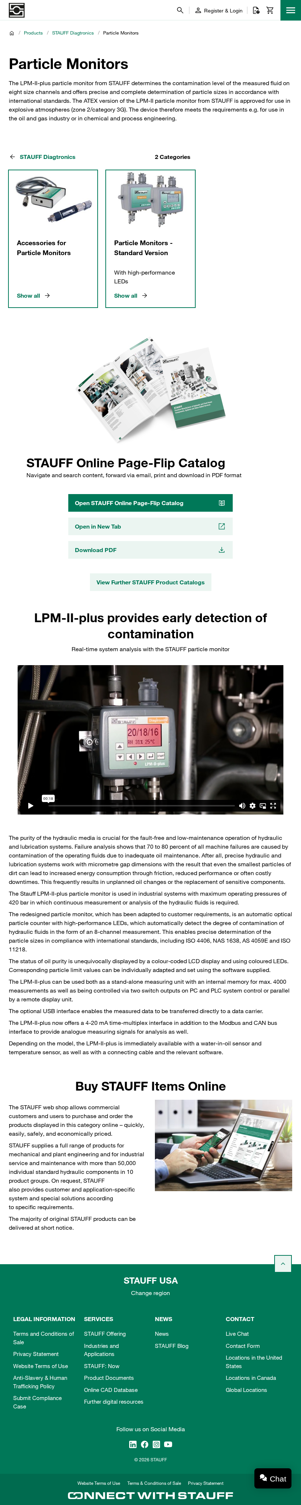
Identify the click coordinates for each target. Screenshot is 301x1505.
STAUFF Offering (105, 1333)
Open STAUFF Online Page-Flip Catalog (129, 503)
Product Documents (109, 1377)
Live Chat (237, 1333)
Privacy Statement (36, 1353)
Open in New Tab (98, 526)
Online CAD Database (111, 1389)
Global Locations (246, 1389)
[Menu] (290, 10)
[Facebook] (144, 1444)
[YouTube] (168, 1444)
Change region (150, 1293)
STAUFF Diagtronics (73, 33)
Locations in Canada (251, 1377)
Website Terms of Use (40, 1366)
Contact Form (243, 1345)
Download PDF (95, 550)
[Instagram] (156, 1444)
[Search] (180, 10)
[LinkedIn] (132, 1444)
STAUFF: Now (101, 1366)
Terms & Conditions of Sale (154, 1483)
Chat (278, 1479)
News (162, 1333)
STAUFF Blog (172, 1345)
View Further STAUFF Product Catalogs (151, 582)
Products (33, 33)
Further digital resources (114, 1401)
